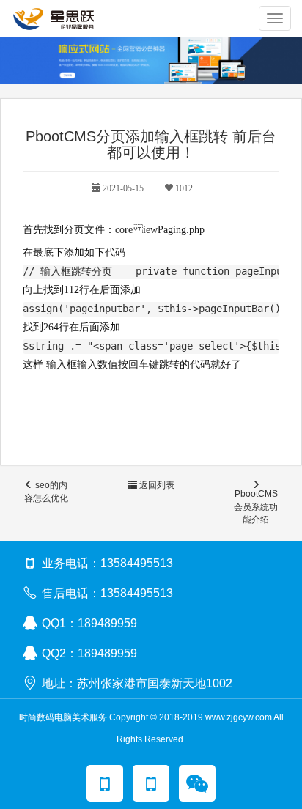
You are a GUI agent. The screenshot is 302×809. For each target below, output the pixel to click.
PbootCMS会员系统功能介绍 (256, 506)
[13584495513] (104, 783)
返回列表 (155, 485)
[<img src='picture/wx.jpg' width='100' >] (197, 783)
